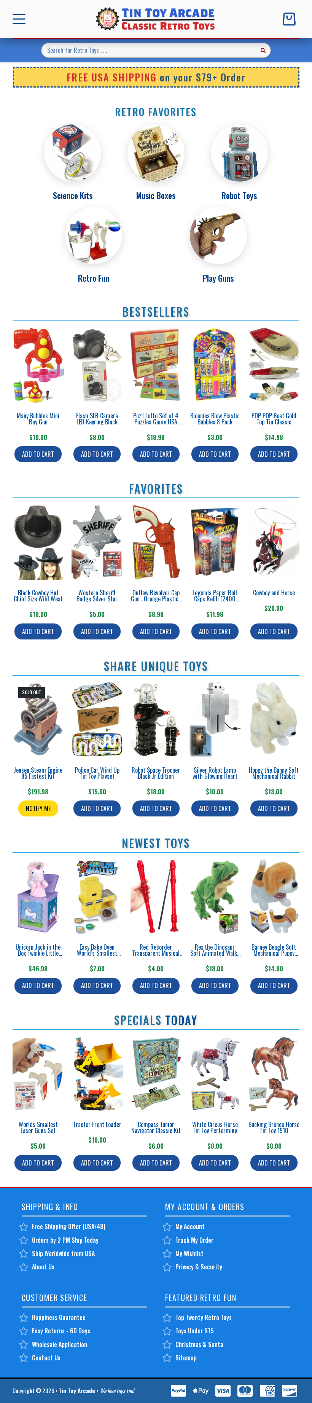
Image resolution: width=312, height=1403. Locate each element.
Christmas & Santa (199, 1344)
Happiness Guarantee (59, 1317)
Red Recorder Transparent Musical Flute (156, 953)
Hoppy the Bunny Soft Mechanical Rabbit (274, 773)
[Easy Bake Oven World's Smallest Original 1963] (97, 896)
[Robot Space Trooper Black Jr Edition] (156, 719)
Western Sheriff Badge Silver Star (97, 595)
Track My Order (194, 1240)
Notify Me (38, 808)
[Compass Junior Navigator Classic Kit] (156, 1073)
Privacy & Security (198, 1266)
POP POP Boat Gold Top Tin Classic (274, 418)
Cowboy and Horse (274, 592)
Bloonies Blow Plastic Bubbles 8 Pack (215, 418)
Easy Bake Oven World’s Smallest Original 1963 (97, 953)
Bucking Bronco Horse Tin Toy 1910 (273, 1127)
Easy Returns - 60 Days (61, 1330)
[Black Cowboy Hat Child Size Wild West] (38, 542)
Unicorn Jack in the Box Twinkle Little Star (38, 953)
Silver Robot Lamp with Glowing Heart (215, 773)
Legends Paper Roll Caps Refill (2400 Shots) (215, 598)
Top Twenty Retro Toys (203, 1317)
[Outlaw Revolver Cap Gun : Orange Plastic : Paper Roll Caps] (156, 542)
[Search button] (263, 50)
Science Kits (72, 195)
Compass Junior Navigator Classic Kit (156, 1127)
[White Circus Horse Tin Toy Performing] (214, 1073)
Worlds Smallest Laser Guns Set (38, 1127)
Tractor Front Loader (97, 1124)
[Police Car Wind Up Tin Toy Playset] (97, 719)
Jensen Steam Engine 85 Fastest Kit (38, 773)
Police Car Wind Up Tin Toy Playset (97, 773)
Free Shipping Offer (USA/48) (68, 1226)
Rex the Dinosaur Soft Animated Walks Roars (215, 953)
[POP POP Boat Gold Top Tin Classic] (273, 365)
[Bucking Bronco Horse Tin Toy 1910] (273, 1073)
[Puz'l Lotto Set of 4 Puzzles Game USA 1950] (156, 365)
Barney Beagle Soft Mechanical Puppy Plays (274, 953)
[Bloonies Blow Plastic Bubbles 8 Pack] (214, 365)
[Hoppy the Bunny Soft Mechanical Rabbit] (273, 719)
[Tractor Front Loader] (97, 1073)
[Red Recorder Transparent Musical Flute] (156, 896)
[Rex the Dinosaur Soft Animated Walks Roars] (214, 896)
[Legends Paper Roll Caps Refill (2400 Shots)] (214, 542)
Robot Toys (239, 195)
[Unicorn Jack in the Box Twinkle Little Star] (38, 896)
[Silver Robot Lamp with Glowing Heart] (214, 719)
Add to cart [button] (38, 454)
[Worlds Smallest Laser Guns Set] (38, 1073)
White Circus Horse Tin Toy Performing (215, 1127)
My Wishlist (189, 1253)
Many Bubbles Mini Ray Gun (38, 418)
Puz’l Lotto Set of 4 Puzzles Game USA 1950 (155, 421)
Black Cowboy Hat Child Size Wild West (38, 595)
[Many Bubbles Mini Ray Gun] (38, 365)
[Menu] (21, 19)
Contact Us (46, 1357)
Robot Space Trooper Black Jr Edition (156, 773)
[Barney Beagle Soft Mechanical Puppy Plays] (273, 896)
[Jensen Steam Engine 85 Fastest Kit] (38, 719)
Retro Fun (93, 278)
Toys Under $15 (194, 1330)
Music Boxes (155, 195)
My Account (190, 1226)
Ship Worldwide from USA (63, 1253)
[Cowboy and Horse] (273, 542)
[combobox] (148, 50)
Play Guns (218, 278)
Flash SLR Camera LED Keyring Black (97, 418)
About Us (43, 1266)
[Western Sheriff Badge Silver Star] (97, 542)
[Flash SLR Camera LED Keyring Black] (97, 365)
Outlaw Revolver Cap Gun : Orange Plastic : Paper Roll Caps (156, 598)
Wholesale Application (59, 1344)
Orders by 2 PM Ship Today (65, 1240)
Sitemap (186, 1357)
